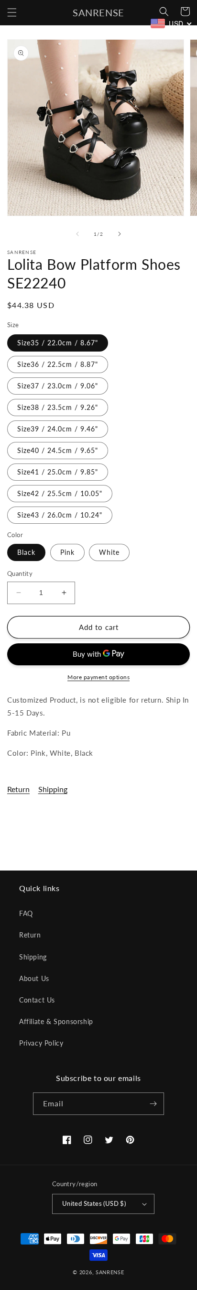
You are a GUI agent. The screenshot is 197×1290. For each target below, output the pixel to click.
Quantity (20, 573)
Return (18, 789)
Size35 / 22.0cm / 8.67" (57, 343)
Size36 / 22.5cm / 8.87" (57, 364)
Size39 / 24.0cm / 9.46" (57, 429)
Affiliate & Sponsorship (56, 1021)
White (109, 552)
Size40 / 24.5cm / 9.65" (57, 450)
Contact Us (37, 1000)
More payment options (98, 677)
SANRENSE (110, 1272)
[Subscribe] (153, 1103)
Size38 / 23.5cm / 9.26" (57, 407)
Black (26, 552)
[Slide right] (119, 233)
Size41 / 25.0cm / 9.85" (57, 472)
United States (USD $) (94, 1203)
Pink (67, 552)
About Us (34, 978)
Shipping (52, 789)
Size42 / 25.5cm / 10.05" (59, 493)
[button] (11, 12)
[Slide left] (77, 233)
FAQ (26, 913)
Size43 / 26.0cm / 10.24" (59, 515)
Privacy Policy (41, 1043)
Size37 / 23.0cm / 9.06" (57, 386)
